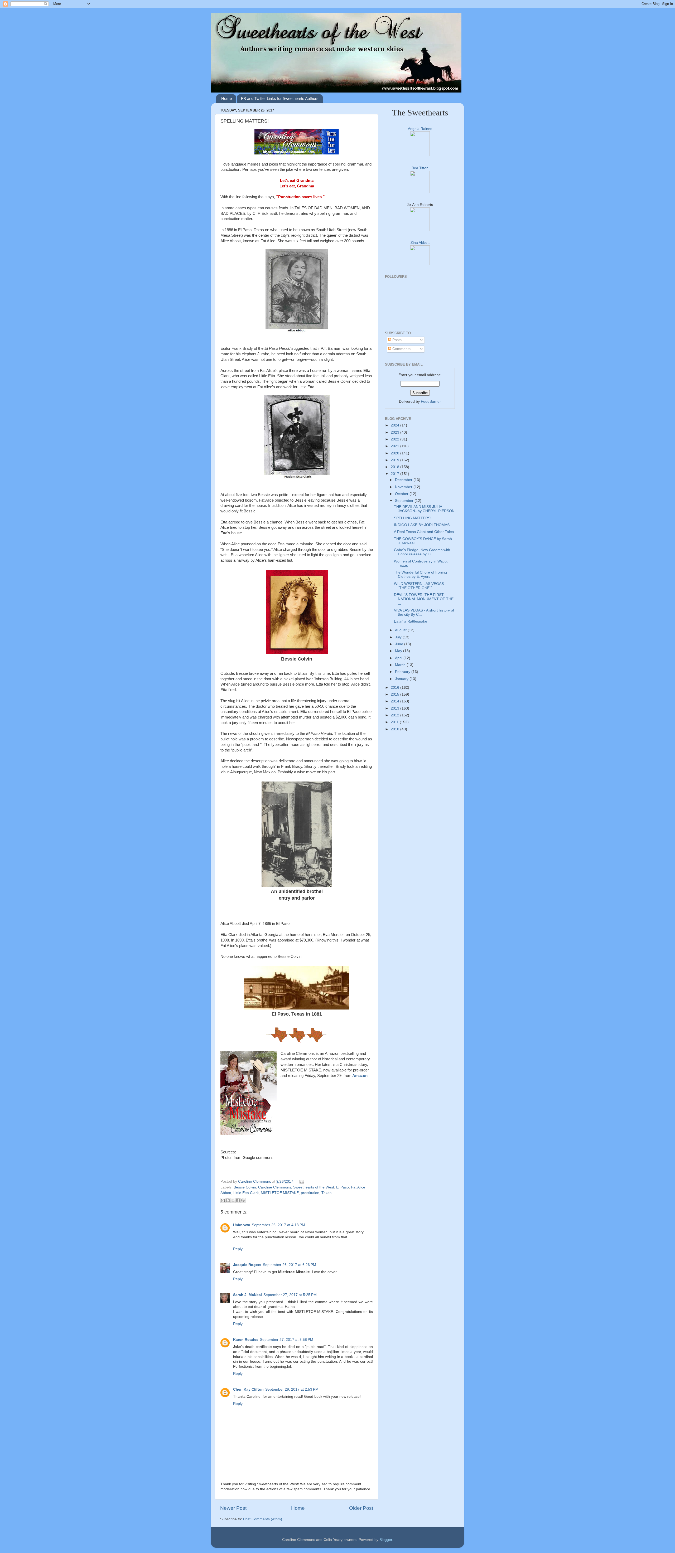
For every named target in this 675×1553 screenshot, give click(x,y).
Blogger (385, 1540)
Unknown (241, 1225)
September (404, 501)
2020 (395, 453)
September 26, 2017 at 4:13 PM (278, 1225)
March (401, 665)
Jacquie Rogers (247, 1265)
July (399, 637)
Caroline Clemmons (255, 1181)
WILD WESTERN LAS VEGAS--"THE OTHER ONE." (420, 586)
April (399, 658)
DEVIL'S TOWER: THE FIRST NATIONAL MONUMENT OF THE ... (424, 599)
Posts (396, 340)
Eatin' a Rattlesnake (410, 621)
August (401, 630)
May (399, 651)
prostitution (310, 1193)
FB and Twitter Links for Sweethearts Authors (280, 98)
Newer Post (233, 1508)
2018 (395, 467)
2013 (395, 708)
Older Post (361, 1508)
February (403, 672)
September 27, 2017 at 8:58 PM (286, 1340)
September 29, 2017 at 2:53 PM (292, 1389)
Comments (401, 349)
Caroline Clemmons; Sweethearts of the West (296, 1187)
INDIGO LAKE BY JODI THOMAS (422, 525)
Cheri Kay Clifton (248, 1389)
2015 (395, 694)
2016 (395, 688)
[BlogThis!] (227, 1200)
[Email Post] (301, 1181)
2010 (395, 729)
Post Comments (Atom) (262, 1519)
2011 (395, 722)
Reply (238, 1249)
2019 (395, 460)
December (404, 480)
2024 (395, 425)
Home (226, 98)
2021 (395, 446)
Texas (326, 1193)
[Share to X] (232, 1200)
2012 (395, 715)
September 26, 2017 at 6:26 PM (289, 1265)
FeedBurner (431, 402)
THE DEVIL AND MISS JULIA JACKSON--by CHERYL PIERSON (424, 509)
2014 (395, 701)
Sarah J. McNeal (247, 1295)
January (402, 679)
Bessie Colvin (245, 1187)
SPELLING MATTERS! (412, 518)
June (399, 644)
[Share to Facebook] (237, 1200)
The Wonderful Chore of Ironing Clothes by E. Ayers (420, 574)
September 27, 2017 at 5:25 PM (290, 1295)
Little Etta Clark (246, 1193)
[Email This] (222, 1200)
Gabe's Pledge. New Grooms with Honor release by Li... (422, 552)
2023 (395, 432)
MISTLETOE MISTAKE (280, 1193)
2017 (395, 474)
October (402, 494)
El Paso (342, 1187)
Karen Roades (245, 1340)
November (404, 487)
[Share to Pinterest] (242, 1200)
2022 (395, 439)
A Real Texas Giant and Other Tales (424, 532)
